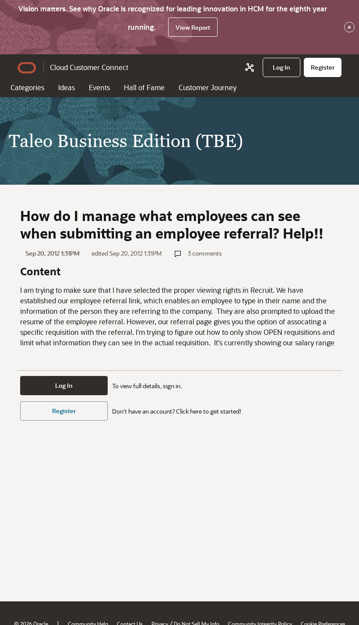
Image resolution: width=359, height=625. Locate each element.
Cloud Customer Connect (89, 67)
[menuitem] (281, 67)
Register (64, 411)
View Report (193, 27)
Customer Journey (207, 87)
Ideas (66, 87)
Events (99, 87)
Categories (27, 87)
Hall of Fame (144, 87)
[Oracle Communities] (249, 67)
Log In (64, 385)
